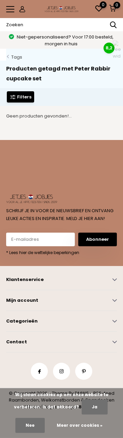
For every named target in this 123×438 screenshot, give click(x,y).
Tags (16, 57)
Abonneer (97, 239)
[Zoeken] (113, 24)
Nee (30, 425)
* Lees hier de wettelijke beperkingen (42, 252)
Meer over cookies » (79, 425)
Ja (94, 407)
